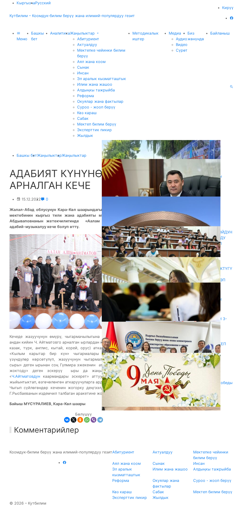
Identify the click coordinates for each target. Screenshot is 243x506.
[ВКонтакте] (67, 420)
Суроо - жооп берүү (96, 107)
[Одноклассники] (80, 420)
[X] (73, 420)
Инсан (83, 73)
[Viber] (93, 420)
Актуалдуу (87, 44)
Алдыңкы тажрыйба (96, 90)
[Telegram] (100, 420)
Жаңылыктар (83, 33)
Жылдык (85, 135)
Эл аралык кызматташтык (101, 78)
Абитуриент (88, 38)
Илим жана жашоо (94, 84)
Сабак (83, 118)
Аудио (181, 38)
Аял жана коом (91, 61)
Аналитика (60, 33)
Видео (181, 44)
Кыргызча (26, 2)
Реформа (85, 95)
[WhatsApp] (87, 420)
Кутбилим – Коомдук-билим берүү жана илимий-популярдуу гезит (72, 15)
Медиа (175, 33)
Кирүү (228, 7)
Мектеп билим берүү (96, 124)
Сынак (83, 67)
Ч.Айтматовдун (26, 376)
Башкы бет (27, 155)
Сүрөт (181, 50)
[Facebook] (232, 18)
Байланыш (220, 33)
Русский (43, 2)
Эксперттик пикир (94, 129)
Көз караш (87, 112)
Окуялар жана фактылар (100, 101)
